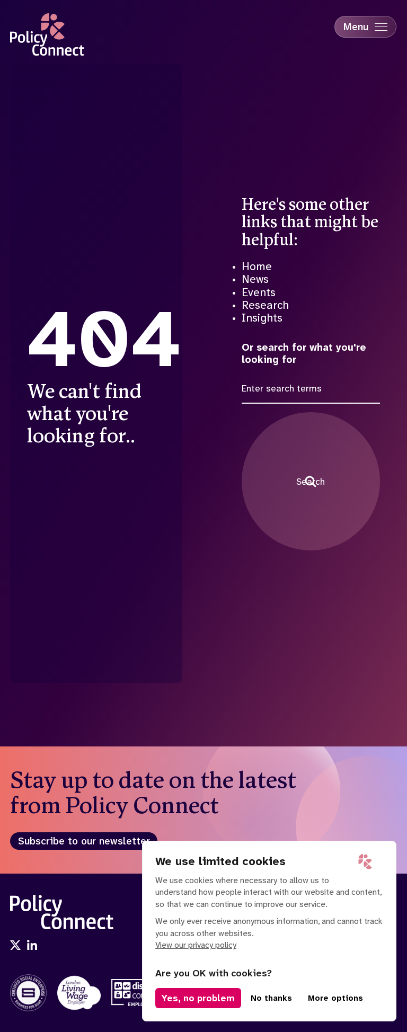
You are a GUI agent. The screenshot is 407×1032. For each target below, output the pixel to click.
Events (259, 292)
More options (335, 998)
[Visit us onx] (15, 946)
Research (265, 305)
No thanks (271, 998)
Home (257, 266)
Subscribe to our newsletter (84, 841)
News (255, 279)
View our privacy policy (195, 944)
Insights (262, 318)
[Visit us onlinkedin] (32, 946)
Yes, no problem (198, 998)
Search (310, 481)
